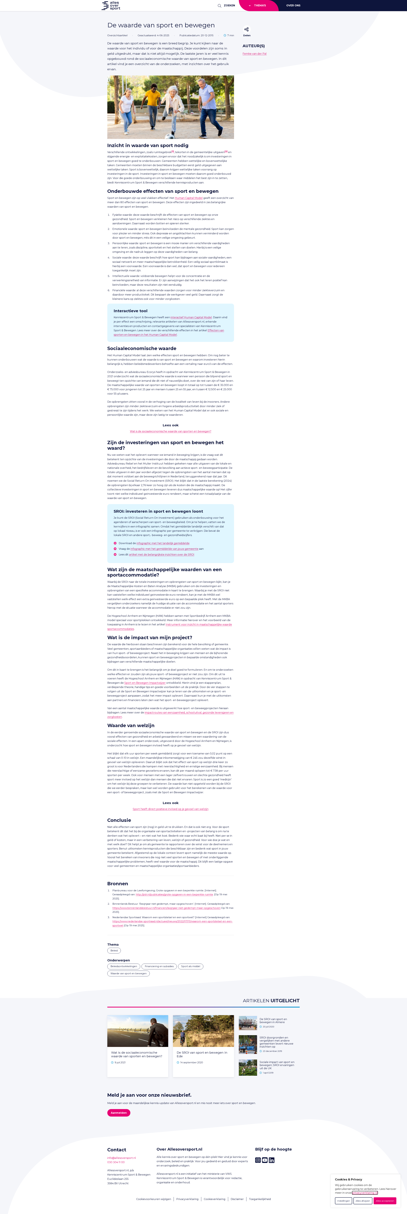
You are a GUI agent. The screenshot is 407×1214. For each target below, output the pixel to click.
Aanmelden (119, 1112)
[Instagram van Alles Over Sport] (258, 1160)
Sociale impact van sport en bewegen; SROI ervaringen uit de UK (277, 1065)
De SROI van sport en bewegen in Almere (273, 1021)
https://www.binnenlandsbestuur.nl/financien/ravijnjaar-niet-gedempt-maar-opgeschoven (166, 907)
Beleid (114, 950)
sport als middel (190, 966)
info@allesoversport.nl (121, 1157)
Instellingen (343, 1201)
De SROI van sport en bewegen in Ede (202, 1054)
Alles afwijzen (363, 1201)
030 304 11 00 (116, 1162)
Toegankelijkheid (260, 1199)
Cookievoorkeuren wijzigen (153, 1199)
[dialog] (366, 1191)
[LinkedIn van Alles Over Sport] (271, 1160)
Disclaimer (237, 1199)
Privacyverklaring (187, 1199)
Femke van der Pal (255, 53)
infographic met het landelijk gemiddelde (163, 543)
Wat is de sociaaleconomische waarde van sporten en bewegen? (170, 431)
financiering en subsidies (159, 966)
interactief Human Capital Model (191, 317)
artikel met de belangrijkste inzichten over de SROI (161, 554)
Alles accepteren (385, 1201)
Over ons (293, 5)
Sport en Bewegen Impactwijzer (145, 682)
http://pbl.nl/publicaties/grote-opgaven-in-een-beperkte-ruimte (174, 894)
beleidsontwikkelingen (123, 966)
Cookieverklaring (214, 1199)
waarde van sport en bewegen (128, 973)
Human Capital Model (189, 197)
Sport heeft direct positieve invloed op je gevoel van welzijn (170, 809)
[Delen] (247, 29)
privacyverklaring (363, 1192)
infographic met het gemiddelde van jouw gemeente (164, 548)
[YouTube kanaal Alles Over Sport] (265, 1160)
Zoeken (229, 5)
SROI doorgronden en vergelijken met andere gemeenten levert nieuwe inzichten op (276, 1042)
